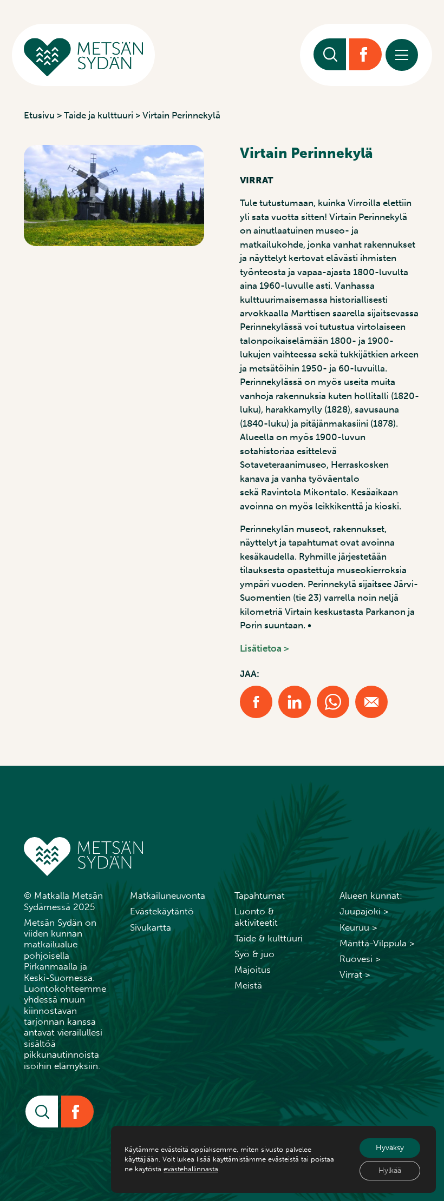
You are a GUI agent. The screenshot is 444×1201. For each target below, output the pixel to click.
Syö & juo (254, 953)
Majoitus (252, 969)
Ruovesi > (360, 958)
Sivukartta (150, 927)
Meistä (248, 985)
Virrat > (354, 974)
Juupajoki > (364, 911)
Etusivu (39, 115)
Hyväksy (390, 1147)
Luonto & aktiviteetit (256, 916)
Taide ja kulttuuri (98, 115)
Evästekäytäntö (162, 911)
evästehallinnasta (191, 1169)
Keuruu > (358, 927)
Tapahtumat (259, 895)
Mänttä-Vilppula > (377, 943)
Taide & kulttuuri (268, 938)
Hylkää (389, 1170)
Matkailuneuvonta (167, 895)
